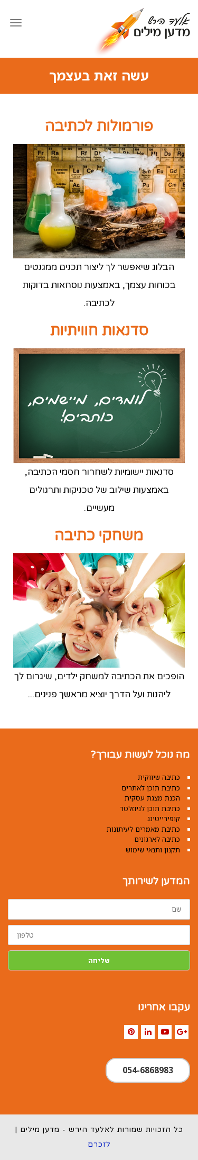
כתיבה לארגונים (157, 839)
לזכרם (99, 1144)
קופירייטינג (163, 818)
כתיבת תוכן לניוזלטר (150, 808)
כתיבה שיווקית (159, 777)
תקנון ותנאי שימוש (153, 850)
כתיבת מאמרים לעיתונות (143, 829)
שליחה (99, 960)
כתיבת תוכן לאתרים (150, 788)
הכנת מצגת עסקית (152, 798)
